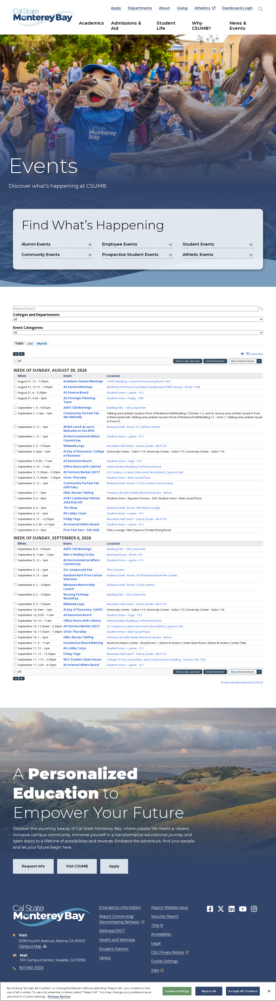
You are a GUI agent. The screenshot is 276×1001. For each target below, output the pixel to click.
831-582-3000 (31, 968)
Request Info (33, 866)
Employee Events (119, 244)
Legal (156, 943)
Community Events (41, 254)
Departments (140, 8)
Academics (91, 23)
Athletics (202, 8)
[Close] (269, 991)
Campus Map (30, 946)
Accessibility (161, 934)
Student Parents (113, 949)
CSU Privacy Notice (167, 952)
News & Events (237, 25)
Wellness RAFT (112, 931)
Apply (116, 8)
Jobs (155, 970)
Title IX (157, 925)
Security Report (165, 916)
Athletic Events (198, 254)
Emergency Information (120, 907)
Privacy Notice (59, 996)
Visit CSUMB (77, 866)
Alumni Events (36, 244)
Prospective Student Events (130, 254)
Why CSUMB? (201, 25)
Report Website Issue (169, 907)
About (164, 8)
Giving (182, 8)
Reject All (209, 991)
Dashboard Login (237, 8)
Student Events (198, 244)
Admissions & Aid (126, 25)
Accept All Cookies (242, 991)
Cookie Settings (164, 961)
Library (105, 958)
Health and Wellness (117, 940)
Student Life (166, 25)
